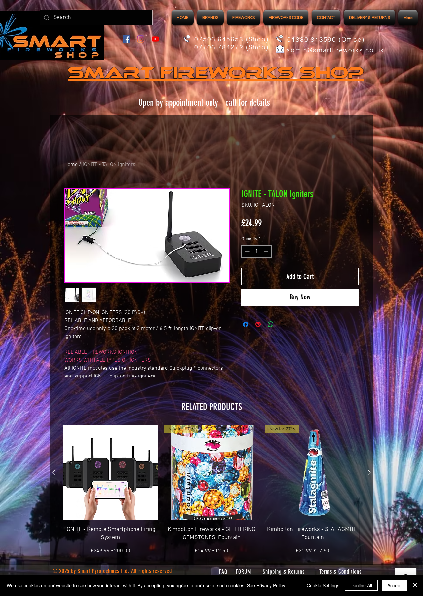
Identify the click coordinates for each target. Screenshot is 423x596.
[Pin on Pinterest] (258, 324)
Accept (394, 585)
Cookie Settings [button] (323, 585)
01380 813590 (311, 39)
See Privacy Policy (266, 585)
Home (71, 164)
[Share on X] (283, 324)
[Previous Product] (54, 472)
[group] (211, 490)
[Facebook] (126, 39)
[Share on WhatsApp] (271, 324)
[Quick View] (110, 472)
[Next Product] (369, 472)
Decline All (361, 585)
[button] (243, 17)
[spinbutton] (256, 251)
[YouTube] (155, 39)
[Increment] (266, 251)
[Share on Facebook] (246, 324)
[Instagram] (140, 39)
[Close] (415, 585)
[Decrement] (246, 251)
